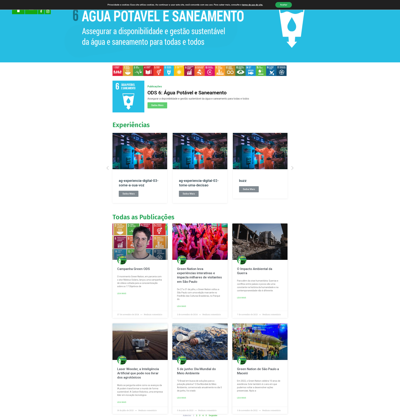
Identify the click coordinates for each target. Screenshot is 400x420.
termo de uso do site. (252, 4)
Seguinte (213, 415)
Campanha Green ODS (133, 269)
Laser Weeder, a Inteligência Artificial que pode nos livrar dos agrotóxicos (138, 373)
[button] (157, 105)
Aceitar (283, 4)
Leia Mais (121, 293)
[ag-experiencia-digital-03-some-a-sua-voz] (139, 151)
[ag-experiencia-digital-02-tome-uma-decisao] (200, 151)
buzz (243, 181)
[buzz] (260, 151)
